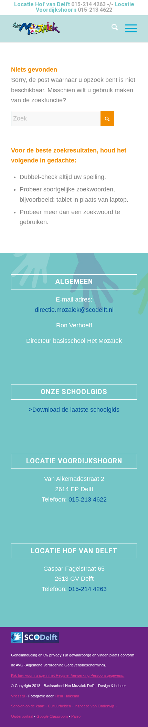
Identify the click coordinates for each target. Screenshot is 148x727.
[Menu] (127, 28)
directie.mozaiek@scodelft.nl (74, 309)
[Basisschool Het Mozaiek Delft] (61, 28)
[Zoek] (111, 28)
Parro (76, 716)
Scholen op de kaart (27, 706)
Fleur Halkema (67, 696)
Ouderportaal (22, 716)
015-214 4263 (88, 4)
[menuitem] (111, 28)
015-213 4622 (95, 10)
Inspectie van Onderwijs (94, 706)
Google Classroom (52, 716)
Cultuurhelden (59, 706)
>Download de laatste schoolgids (74, 409)
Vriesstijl (18, 696)
